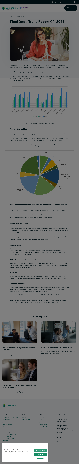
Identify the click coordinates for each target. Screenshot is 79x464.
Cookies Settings (40, 458)
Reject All (40, 454)
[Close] (45, 446)
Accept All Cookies (40, 450)
